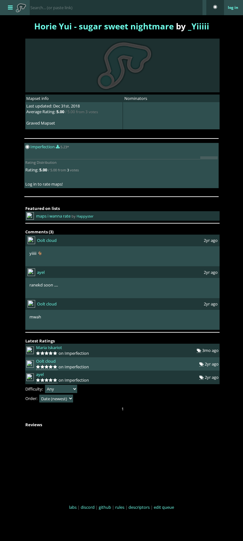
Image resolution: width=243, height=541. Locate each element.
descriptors (139, 507)
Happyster (85, 216)
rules (119, 507)
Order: (31, 399)
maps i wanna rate (53, 216)
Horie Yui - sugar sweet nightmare (104, 26)
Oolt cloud (47, 240)
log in (233, 7)
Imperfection (43, 147)
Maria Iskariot (49, 347)
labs (73, 507)
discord (88, 507)
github (105, 507)
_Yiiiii (198, 26)
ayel (41, 272)
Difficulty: (34, 389)
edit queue (164, 507)
